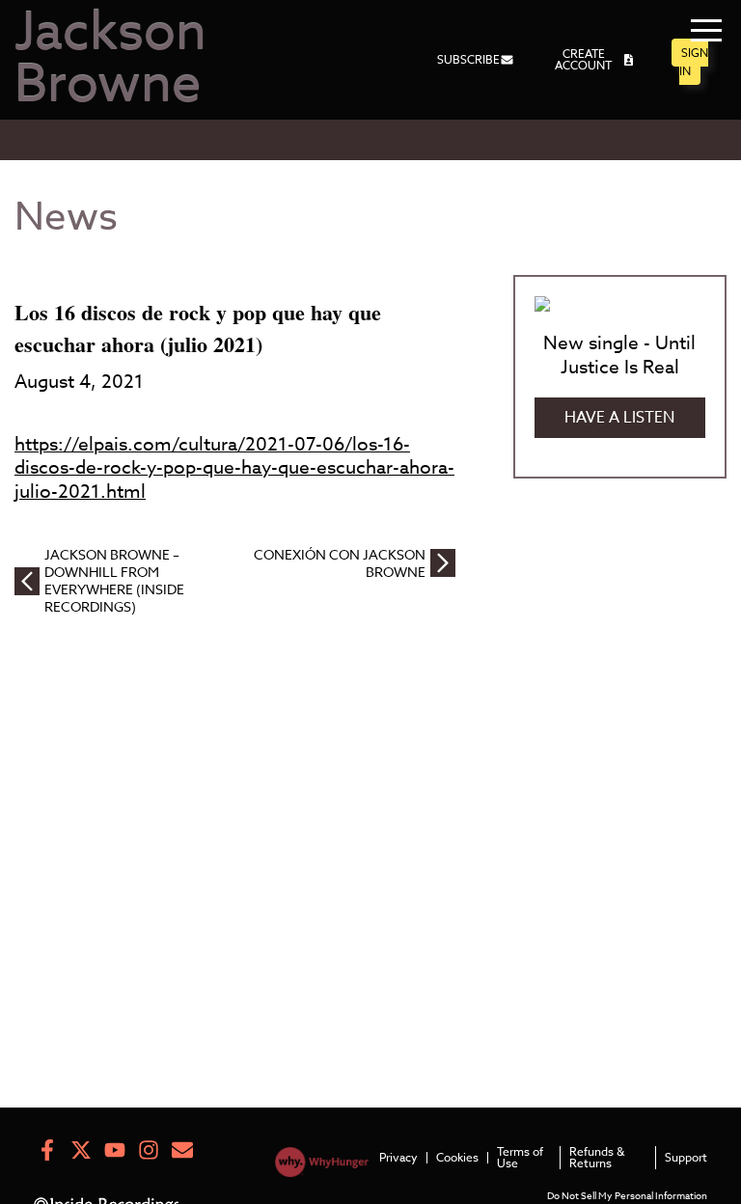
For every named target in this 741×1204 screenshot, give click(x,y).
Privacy (398, 1157)
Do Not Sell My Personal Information (627, 1195)
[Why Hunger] (322, 1166)
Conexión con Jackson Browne (339, 563)
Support (686, 1157)
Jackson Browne (110, 60)
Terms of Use (520, 1157)
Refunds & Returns (596, 1157)
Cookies (457, 1157)
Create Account (583, 59)
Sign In (693, 61)
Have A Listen (619, 417)
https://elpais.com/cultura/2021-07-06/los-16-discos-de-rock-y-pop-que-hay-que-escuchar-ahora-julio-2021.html (234, 467)
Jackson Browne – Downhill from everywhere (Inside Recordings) (114, 581)
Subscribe (468, 60)
